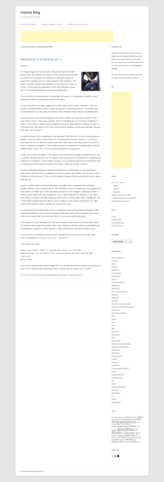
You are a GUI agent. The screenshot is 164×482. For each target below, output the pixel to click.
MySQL (114, 435)
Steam (116, 439)
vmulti (77, 154)
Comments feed (117, 222)
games (132, 425)
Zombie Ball (116, 402)
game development (119, 426)
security (114, 362)
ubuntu (129, 439)
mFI (123, 433)
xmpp (133, 441)
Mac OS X (115, 331)
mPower (138, 433)
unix (113, 380)
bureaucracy (116, 273)
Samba (139, 437)
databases (115, 285)
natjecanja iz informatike (121, 343)
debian (115, 421)
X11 (112, 396)
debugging (115, 288)
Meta (113, 337)
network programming (120, 347)
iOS (136, 429)
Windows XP (116, 441)
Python (124, 437)
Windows (115, 390)
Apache (134, 417)
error (138, 422)
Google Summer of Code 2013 (124, 198)
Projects (116, 188)
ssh (112, 439)
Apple (113, 264)
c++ (120, 419)
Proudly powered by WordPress (32, 471)
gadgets (114, 294)
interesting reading (118, 313)
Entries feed (116, 219)
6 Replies (24, 65)
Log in (113, 216)
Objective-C (115, 353)
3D (112, 417)
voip (135, 439)
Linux (113, 325)
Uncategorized (117, 377)
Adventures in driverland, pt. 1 (40, 59)
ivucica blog (30, 12)
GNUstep (115, 297)
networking (115, 350)
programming (61, 275)
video (113, 383)
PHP (119, 437)
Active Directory (119, 417)
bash (113, 419)
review (114, 359)
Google (114, 300)
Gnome (114, 430)
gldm (138, 426)
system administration (120, 368)
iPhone (116, 432)
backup (114, 267)
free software (125, 424)
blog (116, 419)
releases (133, 437)
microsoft (130, 432)
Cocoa (113, 279)
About (115, 185)
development (128, 421)
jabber (114, 319)
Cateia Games (127, 419)
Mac (113, 328)
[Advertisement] (67, 36)
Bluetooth (115, 270)
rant (128, 437)
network (120, 435)
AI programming (117, 257)
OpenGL (114, 437)
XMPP (113, 399)
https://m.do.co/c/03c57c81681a (126, 77)
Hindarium (115, 310)
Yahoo (139, 442)
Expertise (116, 192)
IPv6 (113, 316)
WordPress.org (117, 225)
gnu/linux (126, 429)
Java (113, 322)
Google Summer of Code (51, 24)
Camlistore (115, 276)
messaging (115, 334)
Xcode (127, 442)
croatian (137, 419)
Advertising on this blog (77, 24)
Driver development (47, 275)
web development (118, 387)
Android (114, 260)
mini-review (115, 340)
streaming (115, 365)
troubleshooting (117, 374)
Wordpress (115, 393)
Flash (118, 423)
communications (117, 282)
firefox (113, 424)
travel (113, 371)
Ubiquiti (122, 439)
